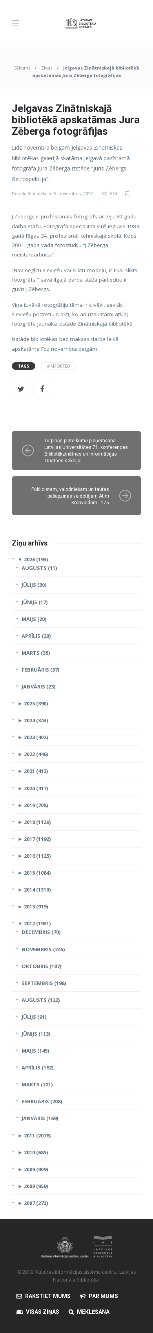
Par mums (103, 1296)
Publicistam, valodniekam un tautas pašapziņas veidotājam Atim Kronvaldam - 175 (70, 496)
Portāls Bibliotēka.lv (31, 193)
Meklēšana (93, 1312)
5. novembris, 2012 (73, 193)
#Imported (58, 366)
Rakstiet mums (48, 1296)
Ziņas (46, 68)
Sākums (22, 68)
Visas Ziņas (42, 1312)
